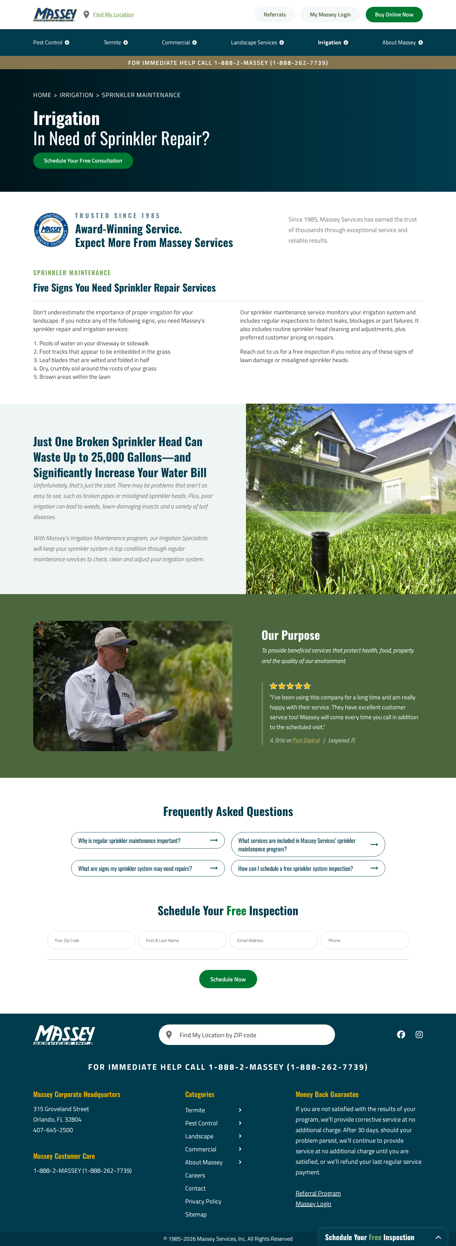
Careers (195, 1175)
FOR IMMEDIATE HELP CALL (228, 62)
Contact (195, 1188)
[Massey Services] (55, 15)
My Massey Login (330, 14)
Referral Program (318, 1193)
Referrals (275, 14)
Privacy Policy (203, 1201)
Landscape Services (254, 42)
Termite (112, 42)
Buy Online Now (394, 14)
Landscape (199, 1136)
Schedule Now (228, 979)
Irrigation (329, 42)
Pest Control (47, 42)
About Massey (399, 42)
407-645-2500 (53, 1130)
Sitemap (196, 1214)
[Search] (169, 1034)
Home (42, 94)
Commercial (176, 42)
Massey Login (313, 1203)
